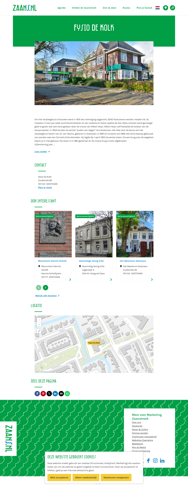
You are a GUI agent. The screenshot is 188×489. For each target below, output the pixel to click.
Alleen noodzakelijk (86, 477)
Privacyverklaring (141, 451)
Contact (136, 454)
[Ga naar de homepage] (30, 8)
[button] (94, 344)
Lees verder (41, 151)
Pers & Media (139, 447)
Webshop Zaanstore (142, 440)
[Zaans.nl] (8, 438)
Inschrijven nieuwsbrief (144, 436)
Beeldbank (137, 443)
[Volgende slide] (45, 287)
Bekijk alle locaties (46, 295)
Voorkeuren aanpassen (116, 477)
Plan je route (45, 187)
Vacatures (137, 426)
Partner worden (140, 433)
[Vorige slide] (38, 287)
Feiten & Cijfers (140, 429)
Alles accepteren (59, 477)
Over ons (136, 422)
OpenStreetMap (45, 372)
